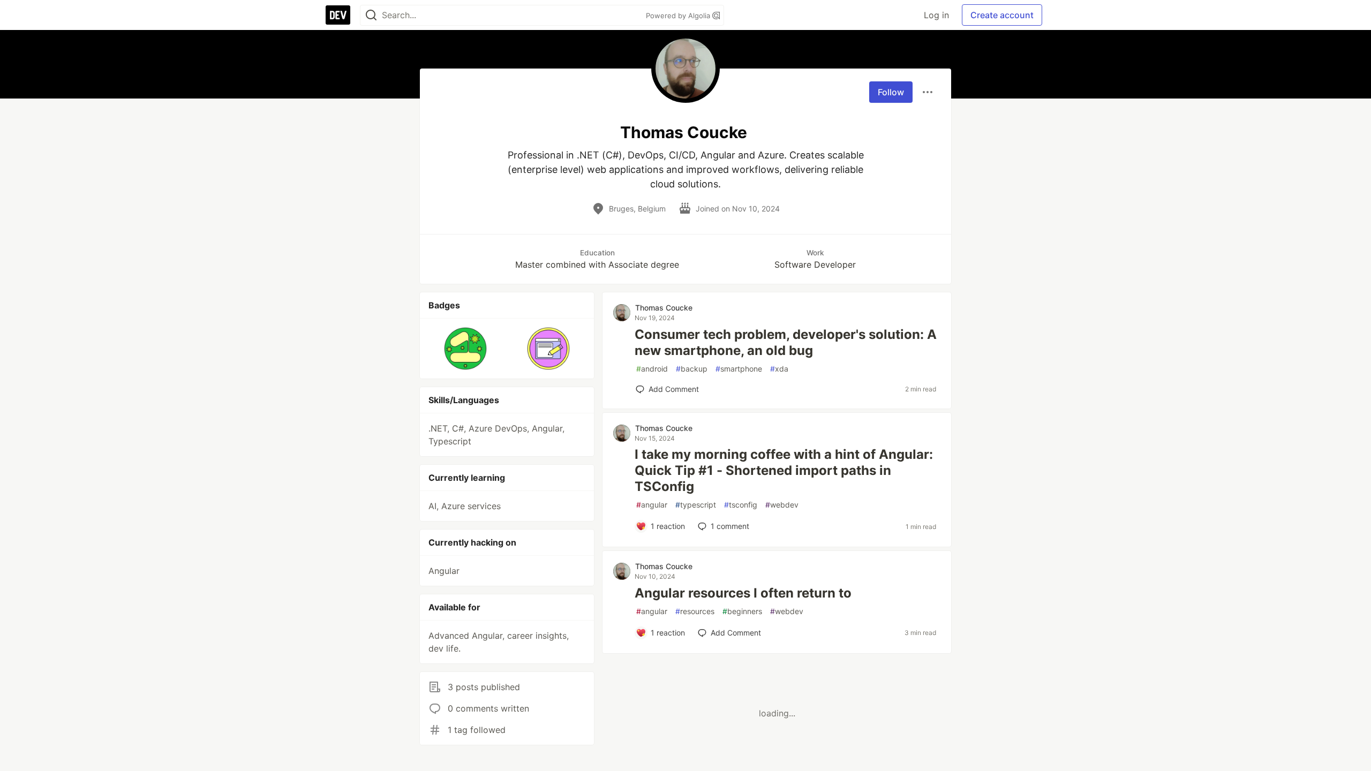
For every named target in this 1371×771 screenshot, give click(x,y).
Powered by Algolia (679, 15)
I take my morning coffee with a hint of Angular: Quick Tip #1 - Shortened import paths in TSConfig (784, 470)
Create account (1002, 15)
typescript (695, 504)
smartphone (738, 368)
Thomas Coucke (663, 307)
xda (779, 368)
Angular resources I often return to (743, 593)
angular (651, 504)
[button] (465, 348)
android (652, 368)
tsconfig (740, 504)
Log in (936, 15)
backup (691, 368)
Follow (891, 92)
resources (694, 611)
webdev (782, 504)
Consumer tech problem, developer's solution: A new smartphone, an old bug (786, 342)
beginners (742, 611)
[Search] (371, 15)
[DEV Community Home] (338, 15)
